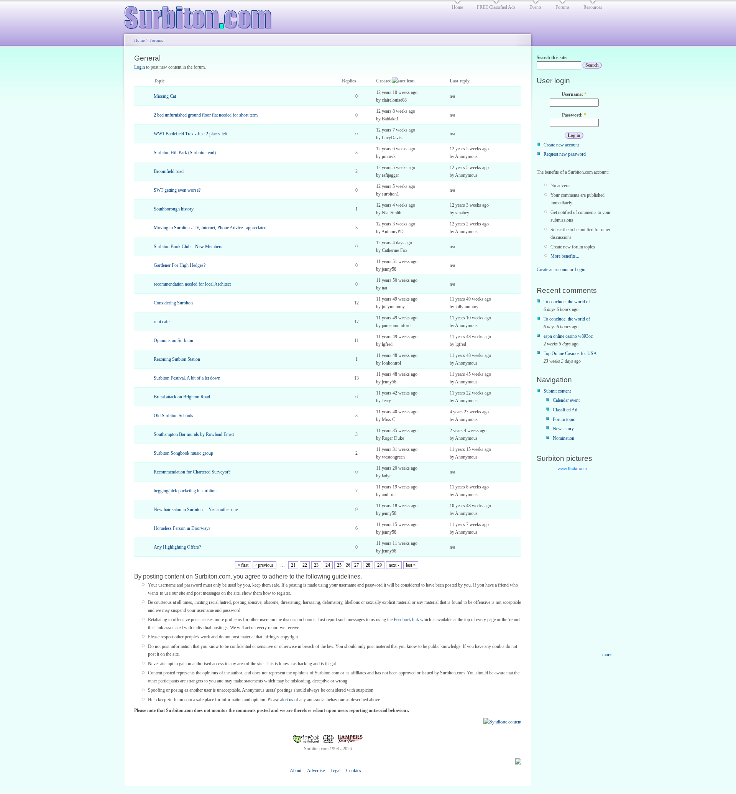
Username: (574, 94)
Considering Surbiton (173, 303)
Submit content (557, 391)
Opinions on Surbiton (173, 340)
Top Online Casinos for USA (570, 353)
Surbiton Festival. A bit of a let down (187, 378)
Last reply (460, 81)
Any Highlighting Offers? (177, 547)
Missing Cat (165, 96)
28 (368, 565)
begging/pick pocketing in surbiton (185, 490)
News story (563, 428)
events (535, 7)
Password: (574, 115)
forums (562, 7)
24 (327, 565)
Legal (335, 770)
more (606, 654)
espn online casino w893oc (568, 336)
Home (139, 40)
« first (243, 565)
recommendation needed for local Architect (192, 284)
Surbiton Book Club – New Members (188, 246)
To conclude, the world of (567, 301)
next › (394, 565)
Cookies (353, 770)
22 (304, 565)
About (295, 770)
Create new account (561, 145)
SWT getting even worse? (177, 190)
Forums (156, 40)
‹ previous (264, 565)
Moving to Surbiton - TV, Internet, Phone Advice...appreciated (210, 227)
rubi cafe (161, 321)
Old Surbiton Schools (173, 415)
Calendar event (566, 400)
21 (293, 565)
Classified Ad (565, 410)
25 (339, 565)
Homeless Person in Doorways (182, 528)
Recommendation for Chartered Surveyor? (192, 472)
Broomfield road (169, 171)
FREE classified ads (496, 7)
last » (411, 565)
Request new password (565, 154)
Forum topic (564, 419)
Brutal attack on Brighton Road (182, 396)
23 (316, 565)
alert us (286, 699)
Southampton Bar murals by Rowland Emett (194, 434)
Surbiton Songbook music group (183, 453)
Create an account (552, 269)
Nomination (563, 438)
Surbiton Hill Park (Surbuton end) (185, 152)
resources (592, 7)
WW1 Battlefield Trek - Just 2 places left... (192, 133)
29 (379, 565)
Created (384, 81)
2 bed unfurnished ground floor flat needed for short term (206, 115)
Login (139, 67)
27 (356, 565)
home (457, 7)
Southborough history (174, 209)
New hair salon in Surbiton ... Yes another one (196, 509)
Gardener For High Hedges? (179, 265)
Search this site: (552, 57)
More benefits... (564, 256)
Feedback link (406, 619)
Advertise (316, 770)
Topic (159, 81)
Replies (349, 81)
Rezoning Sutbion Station (177, 359)
